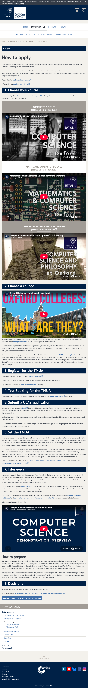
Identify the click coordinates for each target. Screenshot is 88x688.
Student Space (45, 34)
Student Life (8, 635)
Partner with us (64, 34)
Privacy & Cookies (8, 676)
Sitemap (5, 674)
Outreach (7, 641)
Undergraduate (28, 42)
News (63, 27)
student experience (20, 84)
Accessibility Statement (10, 679)
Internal (4, 669)
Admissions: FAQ (12, 627)
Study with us (39, 27)
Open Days (7, 638)
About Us (30, 34)
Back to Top (44, 658)
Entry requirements (13, 625)
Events (19, 34)
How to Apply (41, 42)
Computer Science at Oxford (14, 615)
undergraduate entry (21, 80)
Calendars (5, 667)
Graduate (5, 645)
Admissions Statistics (11, 631)
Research (52, 27)
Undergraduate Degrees (12, 618)
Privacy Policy (19, 4)
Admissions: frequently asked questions (23, 598)
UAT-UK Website (35, 376)
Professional (7, 648)
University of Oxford (42, 686)
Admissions (11, 607)
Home (25, 27)
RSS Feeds (5, 671)
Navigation (8, 49)
